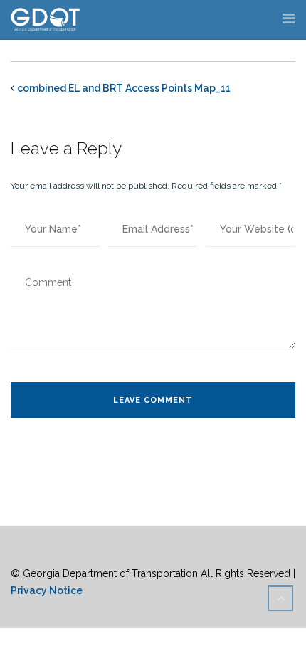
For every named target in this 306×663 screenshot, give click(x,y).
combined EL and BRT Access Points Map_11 (124, 88)
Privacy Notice (47, 590)
